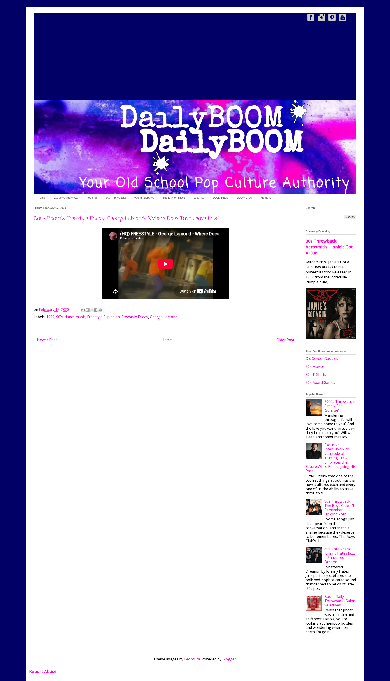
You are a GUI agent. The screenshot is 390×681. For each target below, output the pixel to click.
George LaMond (163, 316)
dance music (75, 316)
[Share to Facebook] (96, 310)
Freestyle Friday (135, 316)
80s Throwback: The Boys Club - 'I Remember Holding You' (339, 508)
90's (59, 316)
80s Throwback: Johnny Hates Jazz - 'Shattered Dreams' (339, 555)
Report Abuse (43, 671)
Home (41, 197)
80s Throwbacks (116, 197)
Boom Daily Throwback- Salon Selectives (339, 601)
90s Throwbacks (144, 197)
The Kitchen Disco (174, 197)
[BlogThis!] (87, 310)
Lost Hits (198, 197)
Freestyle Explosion (103, 316)
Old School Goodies (322, 358)
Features (92, 197)
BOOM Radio (220, 197)
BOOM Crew (244, 197)
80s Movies (315, 366)
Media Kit (266, 197)
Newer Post (47, 339)
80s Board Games (320, 382)
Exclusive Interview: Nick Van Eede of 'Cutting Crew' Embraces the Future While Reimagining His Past (331, 457)
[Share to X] (91, 310)
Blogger (229, 659)
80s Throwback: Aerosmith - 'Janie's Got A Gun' (329, 246)
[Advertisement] (195, 61)
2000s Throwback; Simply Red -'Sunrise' (339, 406)
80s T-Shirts (316, 374)
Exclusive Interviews (65, 197)
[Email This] (83, 310)
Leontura (192, 659)
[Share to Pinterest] (100, 310)
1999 (50, 316)
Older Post (285, 339)
